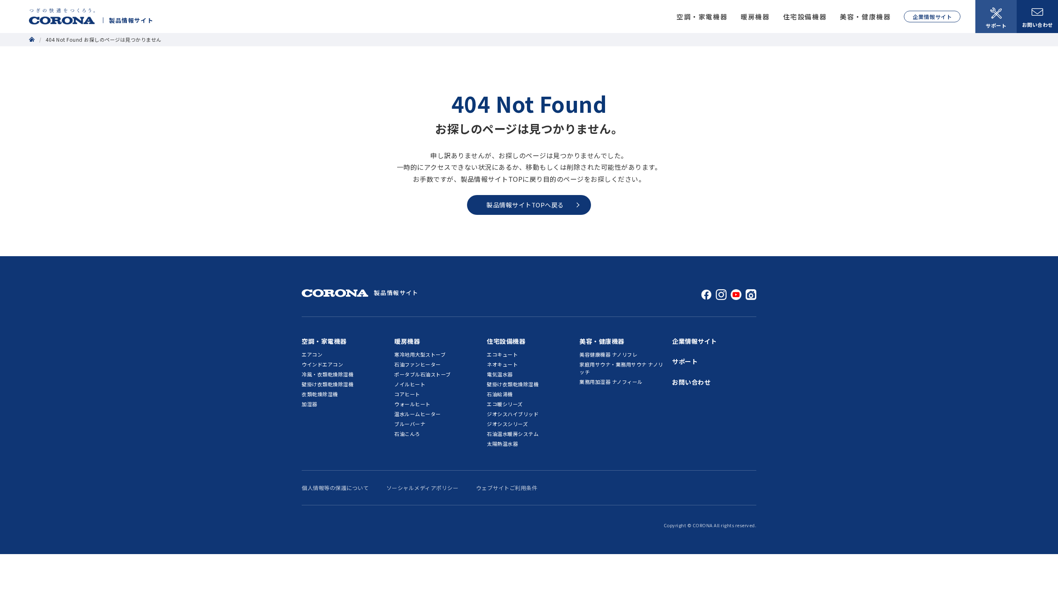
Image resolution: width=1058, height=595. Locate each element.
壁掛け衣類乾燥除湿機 (327, 384)
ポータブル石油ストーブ (422, 374)
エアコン (312, 354)
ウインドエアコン (322, 364)
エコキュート (502, 354)
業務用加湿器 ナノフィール (611, 381)
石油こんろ (407, 433)
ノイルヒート (409, 384)
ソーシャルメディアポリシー (422, 488)
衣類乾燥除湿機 (320, 393)
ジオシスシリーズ (507, 423)
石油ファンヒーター (417, 364)
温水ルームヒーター (417, 413)
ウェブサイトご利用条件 (507, 488)
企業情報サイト (932, 17)
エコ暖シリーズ (505, 403)
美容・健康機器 (865, 16)
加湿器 (309, 403)
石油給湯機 (500, 393)
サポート (996, 25)
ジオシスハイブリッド (513, 413)
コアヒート (407, 393)
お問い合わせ (1037, 24)
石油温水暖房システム (513, 433)
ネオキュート (502, 364)
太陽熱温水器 (502, 443)
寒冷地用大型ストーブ (420, 354)
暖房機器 (755, 16)
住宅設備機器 (805, 16)
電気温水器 (500, 374)
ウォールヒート (412, 403)
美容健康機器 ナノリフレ (608, 354)
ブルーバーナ (409, 423)
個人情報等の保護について (335, 488)
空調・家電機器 (702, 16)
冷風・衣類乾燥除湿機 (327, 374)
